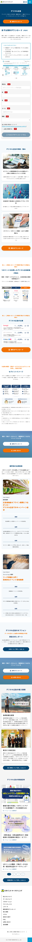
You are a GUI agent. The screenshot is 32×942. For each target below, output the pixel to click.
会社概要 (5, 924)
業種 (3, 116)
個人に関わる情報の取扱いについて (16, 931)
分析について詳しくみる (16, 649)
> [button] (18, 874)
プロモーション (7, 901)
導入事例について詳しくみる (15, 768)
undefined (3, 68)
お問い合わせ (26, 1)
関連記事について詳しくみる (15, 880)
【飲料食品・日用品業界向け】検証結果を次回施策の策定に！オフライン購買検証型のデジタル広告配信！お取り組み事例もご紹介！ (15, 836)
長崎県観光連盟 (8, 715)
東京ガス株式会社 (9, 750)
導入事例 (5, 912)
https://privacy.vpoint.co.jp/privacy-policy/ (14, 126)
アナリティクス (7, 904)
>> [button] (22, 874)
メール (4, 108)
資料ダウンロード (17, 21)
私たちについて (7, 896)
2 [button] (13, 874)
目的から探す (7, 917)
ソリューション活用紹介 (11, 810)
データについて (7, 899)
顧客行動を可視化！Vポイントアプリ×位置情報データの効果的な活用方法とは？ (15, 807)
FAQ (4, 919)
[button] (30, 2)
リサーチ (5, 907)
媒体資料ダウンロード (24, 1)
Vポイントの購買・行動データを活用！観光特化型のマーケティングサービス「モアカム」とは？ (15, 865)
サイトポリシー (16, 934)
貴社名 (4, 84)
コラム (5, 914)
